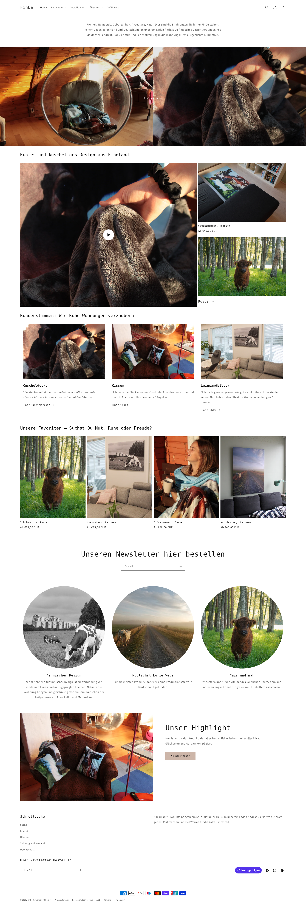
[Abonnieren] (181, 566)
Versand (107, 900)
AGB (98, 900)
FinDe (30, 900)
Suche (23, 824)
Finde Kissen (120, 405)
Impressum (120, 900)
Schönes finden (153, 98)
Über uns (25, 837)
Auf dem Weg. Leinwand (236, 522)
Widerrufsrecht (62, 900)
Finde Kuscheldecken (36, 405)
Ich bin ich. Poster (34, 522)
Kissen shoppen (180, 755)
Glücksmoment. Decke (168, 522)
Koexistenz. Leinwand (102, 522)
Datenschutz (27, 849)
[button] (58, 7)
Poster (204, 301)
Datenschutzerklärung (82, 900)
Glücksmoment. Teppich (214, 225)
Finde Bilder (208, 410)
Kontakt (24, 831)
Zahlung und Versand (32, 843)
